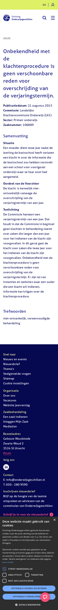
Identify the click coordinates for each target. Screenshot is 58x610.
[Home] (18, 18)
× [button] (54, 520)
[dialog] (29, 563)
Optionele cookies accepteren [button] (29, 588)
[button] (29, 604)
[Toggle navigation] (53, 18)
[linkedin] (6, 467)
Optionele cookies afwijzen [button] (29, 596)
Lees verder (8, 562)
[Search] (44, 18)
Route (7, 453)
